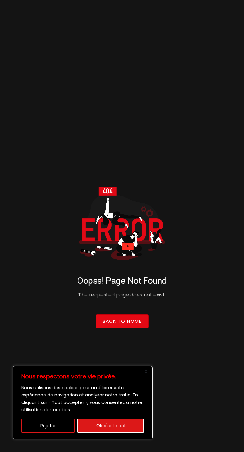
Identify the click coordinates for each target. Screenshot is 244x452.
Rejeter (48, 425)
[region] (82, 402)
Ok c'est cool (110, 425)
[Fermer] (146, 371)
